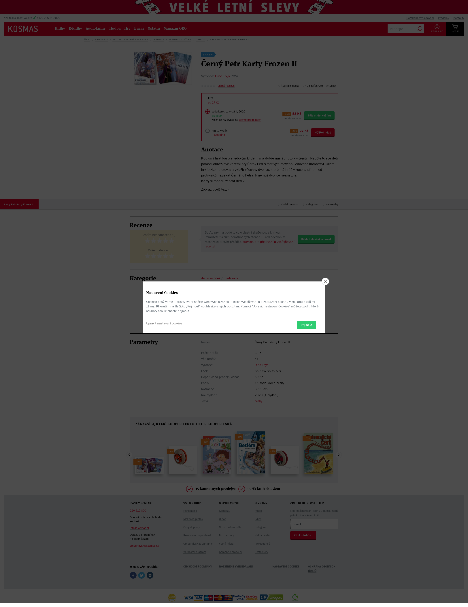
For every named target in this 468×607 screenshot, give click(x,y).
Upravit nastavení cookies (164, 323)
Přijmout (307, 325)
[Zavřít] (325, 281)
